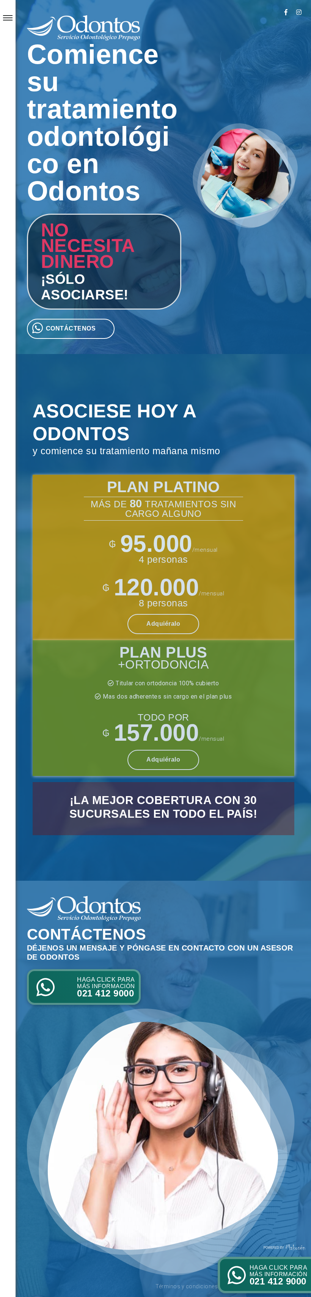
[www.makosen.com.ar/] (284, 1246)
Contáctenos (71, 328)
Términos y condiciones (187, 1286)
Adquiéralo (163, 623)
